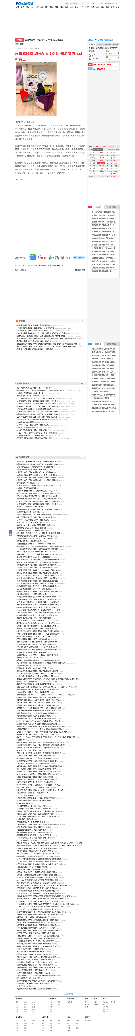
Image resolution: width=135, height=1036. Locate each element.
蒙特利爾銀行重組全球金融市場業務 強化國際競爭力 (37, 697)
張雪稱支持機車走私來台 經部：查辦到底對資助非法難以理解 (41, 742)
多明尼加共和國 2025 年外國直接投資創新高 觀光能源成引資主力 (41, 907)
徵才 (24, 265)
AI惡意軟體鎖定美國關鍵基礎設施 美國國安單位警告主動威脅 (40, 859)
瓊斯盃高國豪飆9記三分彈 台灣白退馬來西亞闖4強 (110, 235)
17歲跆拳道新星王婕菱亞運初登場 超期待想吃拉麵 (110, 218)
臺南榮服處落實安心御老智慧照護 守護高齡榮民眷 (36, 331)
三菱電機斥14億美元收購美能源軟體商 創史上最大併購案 (38, 901)
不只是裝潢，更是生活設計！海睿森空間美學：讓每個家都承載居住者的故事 (46, 904)
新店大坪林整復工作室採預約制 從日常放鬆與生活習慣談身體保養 (42, 912)
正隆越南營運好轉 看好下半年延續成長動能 (34, 589)
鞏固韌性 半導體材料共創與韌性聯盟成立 (33, 668)
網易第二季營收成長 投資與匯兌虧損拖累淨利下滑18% (37, 872)
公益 (77, 1025)
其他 (33, 1023)
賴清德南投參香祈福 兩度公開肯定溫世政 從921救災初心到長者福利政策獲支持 (48, 346)
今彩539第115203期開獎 (100, 398)
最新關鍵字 (88, 1020)
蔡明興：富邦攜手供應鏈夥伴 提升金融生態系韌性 (36, 626)
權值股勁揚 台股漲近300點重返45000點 (33, 793)
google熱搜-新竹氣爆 (102, 64)
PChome (100, 3)
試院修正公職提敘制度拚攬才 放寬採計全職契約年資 (111, 271)
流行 (33, 1012)
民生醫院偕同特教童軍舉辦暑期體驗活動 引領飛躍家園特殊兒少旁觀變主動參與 (47, 344)
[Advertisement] (51, 289)
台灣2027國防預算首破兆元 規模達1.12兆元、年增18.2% (38, 877)
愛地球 (77, 1028)
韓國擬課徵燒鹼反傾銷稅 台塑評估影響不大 (34, 989)
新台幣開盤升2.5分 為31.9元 (28, 978)
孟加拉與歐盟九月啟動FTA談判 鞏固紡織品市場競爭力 (37, 862)
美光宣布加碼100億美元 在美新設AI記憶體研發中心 (110, 261)
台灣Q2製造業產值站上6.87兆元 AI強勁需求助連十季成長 (38, 721)
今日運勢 (99, 40)
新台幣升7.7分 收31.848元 (27, 658)
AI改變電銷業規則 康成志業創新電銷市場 (33, 838)
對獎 (95, 998)
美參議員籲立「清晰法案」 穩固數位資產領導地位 (36, 705)
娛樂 (71, 7)
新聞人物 (53, 998)
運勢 (56, 7)
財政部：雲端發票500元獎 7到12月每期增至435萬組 (37, 562)
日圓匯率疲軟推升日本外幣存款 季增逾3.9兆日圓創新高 (38, 915)
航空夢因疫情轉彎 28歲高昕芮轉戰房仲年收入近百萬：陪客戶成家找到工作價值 (47, 846)
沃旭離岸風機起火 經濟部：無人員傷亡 (32, 594)
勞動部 (30, 265)
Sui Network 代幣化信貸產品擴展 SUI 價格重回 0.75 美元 (38, 785)
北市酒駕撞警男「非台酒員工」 (29, 840)
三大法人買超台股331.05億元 (28, 795)
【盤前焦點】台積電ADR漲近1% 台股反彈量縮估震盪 (38, 936)
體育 (76, 7)
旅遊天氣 (105, 1007)
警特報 (113, 1002)
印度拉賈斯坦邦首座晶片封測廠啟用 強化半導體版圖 (37, 597)
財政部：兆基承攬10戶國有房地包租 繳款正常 (35, 349)
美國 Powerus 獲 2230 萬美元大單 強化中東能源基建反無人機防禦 (42, 732)
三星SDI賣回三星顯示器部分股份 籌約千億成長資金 (111, 405)
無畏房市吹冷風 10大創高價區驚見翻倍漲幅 (107, 388)
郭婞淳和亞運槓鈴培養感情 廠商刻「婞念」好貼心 (110, 232)
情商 (33, 1004)
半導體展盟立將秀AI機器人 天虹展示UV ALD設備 (36, 928)
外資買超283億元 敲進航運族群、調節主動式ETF (36, 467)
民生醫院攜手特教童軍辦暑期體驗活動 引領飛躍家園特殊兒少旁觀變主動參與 (47, 338)
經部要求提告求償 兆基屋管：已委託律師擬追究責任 (37, 930)
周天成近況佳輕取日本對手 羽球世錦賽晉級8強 (109, 225)
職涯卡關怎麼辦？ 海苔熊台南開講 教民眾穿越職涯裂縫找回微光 (41, 390)
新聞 (17, 44)
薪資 (49, 265)
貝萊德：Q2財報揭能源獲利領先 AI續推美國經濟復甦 (37, 875)
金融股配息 (108, 40)
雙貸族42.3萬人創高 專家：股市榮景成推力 (34, 618)
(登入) (117, 3)
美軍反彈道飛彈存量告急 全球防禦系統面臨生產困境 (37, 711)
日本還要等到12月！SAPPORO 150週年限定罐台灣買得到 (39, 893)
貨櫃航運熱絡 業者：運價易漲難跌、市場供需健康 (36, 599)
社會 (32, 7)
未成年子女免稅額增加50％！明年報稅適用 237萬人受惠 (39, 708)
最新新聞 (95, 344)
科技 (42, 7)
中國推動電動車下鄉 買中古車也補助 (31, 806)
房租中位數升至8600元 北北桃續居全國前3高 (42, 40)
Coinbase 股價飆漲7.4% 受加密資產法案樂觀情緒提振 (37, 880)
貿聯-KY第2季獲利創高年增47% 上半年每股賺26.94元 (38, 748)
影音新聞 (19, 1017)
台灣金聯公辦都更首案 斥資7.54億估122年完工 (35, 941)
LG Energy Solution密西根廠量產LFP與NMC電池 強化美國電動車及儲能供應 (46, 737)
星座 (61, 7)
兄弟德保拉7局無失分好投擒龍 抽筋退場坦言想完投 (110, 238)
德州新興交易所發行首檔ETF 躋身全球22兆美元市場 (37, 888)
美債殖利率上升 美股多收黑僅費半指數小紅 (33, 917)
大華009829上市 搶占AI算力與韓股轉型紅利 (107, 395)
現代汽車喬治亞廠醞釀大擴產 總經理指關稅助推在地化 (37, 684)
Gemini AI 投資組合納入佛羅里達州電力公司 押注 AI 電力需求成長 (42, 885)
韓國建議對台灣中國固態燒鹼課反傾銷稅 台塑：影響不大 (39, 920)
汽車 (107, 7)
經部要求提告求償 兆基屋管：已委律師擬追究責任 (36, 946)
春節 (35, 265)
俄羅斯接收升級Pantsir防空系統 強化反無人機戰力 (36, 856)
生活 (81, 7)
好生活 (77, 1020)
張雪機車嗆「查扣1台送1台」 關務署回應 (33, 692)
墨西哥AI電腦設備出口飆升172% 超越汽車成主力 (35, 568)
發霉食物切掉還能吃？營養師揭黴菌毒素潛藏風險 (35, 713)
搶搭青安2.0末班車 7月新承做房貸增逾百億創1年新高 (38, 631)
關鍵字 (87, 1017)
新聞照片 (45, 1017)
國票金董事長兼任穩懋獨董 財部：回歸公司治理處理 (37, 573)
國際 (47, 7)
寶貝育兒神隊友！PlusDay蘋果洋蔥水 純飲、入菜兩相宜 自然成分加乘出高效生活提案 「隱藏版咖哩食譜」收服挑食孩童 (62, 843)
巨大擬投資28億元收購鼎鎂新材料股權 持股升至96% (37, 583)
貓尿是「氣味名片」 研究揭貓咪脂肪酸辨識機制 (109, 222)
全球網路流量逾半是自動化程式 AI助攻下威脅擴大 (110, 362)
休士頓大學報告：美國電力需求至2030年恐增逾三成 (37, 909)
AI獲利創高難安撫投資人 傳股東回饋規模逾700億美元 (38, 774)
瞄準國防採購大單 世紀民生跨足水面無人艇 (34, 944)
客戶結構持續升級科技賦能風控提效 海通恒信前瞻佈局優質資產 (41, 663)
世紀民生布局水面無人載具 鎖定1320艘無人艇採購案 (37, 480)
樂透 (95, 1002)
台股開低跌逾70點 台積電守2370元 (31, 949)
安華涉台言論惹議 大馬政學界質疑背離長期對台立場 (111, 268)
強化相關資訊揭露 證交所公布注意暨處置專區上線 (36, 586)
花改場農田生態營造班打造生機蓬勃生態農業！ (35, 827)
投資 (68, 1025)
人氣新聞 (95, 207)
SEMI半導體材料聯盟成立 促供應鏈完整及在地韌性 (37, 817)
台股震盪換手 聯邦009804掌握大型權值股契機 (34, 538)
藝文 (77, 1023)
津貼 (40, 265)
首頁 (17, 7)
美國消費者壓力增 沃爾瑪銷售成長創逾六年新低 (35, 851)
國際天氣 (105, 1009)
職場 (51, 7)
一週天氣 (105, 1004)
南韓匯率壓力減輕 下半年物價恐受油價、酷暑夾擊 (36, 689)
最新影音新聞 (111, 344)
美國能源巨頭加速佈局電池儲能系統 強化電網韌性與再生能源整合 (42, 726)
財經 (37, 7)
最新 (17, 1002)
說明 (112, 3)
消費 (92, 7)
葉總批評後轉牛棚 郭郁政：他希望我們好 (107, 228)
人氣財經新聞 (111, 207)
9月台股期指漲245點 (25, 803)
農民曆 (91, 40)
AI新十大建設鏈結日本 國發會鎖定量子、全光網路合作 (38, 578)
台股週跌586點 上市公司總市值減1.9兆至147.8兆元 (37, 554)
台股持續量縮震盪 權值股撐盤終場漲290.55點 (35, 777)
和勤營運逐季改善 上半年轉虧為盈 (104, 408)
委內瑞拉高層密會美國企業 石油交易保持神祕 (34, 716)
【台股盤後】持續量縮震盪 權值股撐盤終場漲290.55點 (38, 824)
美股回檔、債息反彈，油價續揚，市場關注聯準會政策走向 (39, 753)
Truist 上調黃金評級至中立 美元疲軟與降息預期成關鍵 (37, 848)
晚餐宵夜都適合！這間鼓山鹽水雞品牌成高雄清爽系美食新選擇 (41, 899)
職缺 (45, 265)
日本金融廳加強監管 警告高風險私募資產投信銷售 (36, 891)
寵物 (33, 1002)
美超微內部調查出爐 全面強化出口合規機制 (34, 756)
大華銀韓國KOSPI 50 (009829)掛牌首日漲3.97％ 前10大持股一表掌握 (44, 695)
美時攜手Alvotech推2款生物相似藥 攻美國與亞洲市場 (111, 378)
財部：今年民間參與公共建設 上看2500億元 (34, 557)
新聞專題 (70, 998)
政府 (112, 7)
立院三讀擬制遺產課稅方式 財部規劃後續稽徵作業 (36, 565)
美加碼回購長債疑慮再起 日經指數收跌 (32, 832)
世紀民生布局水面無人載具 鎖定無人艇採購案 (35, 472)
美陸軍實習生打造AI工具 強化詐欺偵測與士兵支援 (36, 734)
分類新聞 (19, 998)
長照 (58, 265)
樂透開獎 (116, 44)
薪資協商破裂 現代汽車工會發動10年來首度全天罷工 (37, 477)
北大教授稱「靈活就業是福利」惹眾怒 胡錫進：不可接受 (38, 610)
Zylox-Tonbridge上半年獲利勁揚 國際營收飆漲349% (36, 975)
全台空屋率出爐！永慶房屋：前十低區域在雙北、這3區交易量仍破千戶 (44, 687)
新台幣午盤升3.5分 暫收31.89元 (29, 750)
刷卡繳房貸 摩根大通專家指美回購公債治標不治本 (36, 769)
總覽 (68, 1020)
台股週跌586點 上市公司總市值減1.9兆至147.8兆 (36, 621)
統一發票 (96, 1004)
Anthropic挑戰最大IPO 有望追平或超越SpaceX (35, 758)
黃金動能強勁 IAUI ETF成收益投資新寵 (32, 867)
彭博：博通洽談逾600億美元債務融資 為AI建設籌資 (37, 922)
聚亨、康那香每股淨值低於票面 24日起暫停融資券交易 (38, 634)
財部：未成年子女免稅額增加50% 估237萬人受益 (36, 623)
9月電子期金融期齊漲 (25, 819)
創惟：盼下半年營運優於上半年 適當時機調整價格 (36, 462)
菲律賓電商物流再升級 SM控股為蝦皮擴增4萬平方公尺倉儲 (39, 864)
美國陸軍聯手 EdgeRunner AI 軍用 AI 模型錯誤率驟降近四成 (39, 729)
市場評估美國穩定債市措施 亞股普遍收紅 (107, 401)
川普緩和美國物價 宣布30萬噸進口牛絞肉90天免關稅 (111, 365)
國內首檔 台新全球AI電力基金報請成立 (31, 528)
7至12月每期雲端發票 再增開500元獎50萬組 (108, 411)
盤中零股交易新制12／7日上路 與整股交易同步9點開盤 (112, 372)
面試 (63, 265)
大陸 (117, 7)
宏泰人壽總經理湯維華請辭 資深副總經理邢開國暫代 (37, 581)
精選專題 (69, 1002)
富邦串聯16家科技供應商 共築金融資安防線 (34, 835)
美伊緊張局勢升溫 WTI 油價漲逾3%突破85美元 (35, 954)
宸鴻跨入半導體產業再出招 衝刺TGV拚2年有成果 (36, 607)
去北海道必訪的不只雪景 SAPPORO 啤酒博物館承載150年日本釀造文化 (44, 896)
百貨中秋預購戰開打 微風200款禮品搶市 (107, 215)
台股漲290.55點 (23, 740)
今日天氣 (92, 44)
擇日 (86, 1007)
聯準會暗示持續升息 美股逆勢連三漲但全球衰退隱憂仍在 (38, 883)
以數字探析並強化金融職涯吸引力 (30, 870)
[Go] (88, 3)
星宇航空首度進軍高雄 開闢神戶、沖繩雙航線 (35, 782)
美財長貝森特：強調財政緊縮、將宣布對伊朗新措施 (36, 957)
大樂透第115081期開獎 (100, 391)
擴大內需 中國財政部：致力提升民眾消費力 (34, 764)
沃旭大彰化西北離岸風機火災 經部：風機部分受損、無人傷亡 (41, 790)
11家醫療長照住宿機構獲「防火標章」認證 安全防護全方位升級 (41, 333)
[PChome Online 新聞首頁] (42, 3)
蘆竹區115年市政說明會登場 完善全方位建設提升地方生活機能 (41, 336)
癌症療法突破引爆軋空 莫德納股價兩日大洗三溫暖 (36, 933)
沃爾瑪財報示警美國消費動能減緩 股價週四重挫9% (36, 968)
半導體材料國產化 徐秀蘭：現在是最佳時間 (34, 644)
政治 (27, 7)
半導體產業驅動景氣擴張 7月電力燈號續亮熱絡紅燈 (37, 798)
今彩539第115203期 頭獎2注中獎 (104, 355)
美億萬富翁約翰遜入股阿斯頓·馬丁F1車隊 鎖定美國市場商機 (39, 766)
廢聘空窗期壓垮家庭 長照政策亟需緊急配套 (33, 325)
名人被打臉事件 (100, 68)
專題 (22, 7)
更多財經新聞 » (80, 270)
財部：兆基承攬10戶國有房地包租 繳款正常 (34, 341)
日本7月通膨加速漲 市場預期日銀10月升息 (34, 970)
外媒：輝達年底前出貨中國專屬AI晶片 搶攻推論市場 (111, 255)
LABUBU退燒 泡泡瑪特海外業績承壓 (31, 952)
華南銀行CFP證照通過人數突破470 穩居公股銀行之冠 (38, 700)
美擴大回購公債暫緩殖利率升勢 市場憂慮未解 (35, 965)
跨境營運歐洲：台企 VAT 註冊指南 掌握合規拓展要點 (37, 703)
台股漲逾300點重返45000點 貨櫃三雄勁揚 (33, 983)
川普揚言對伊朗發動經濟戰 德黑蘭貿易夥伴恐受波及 (37, 761)
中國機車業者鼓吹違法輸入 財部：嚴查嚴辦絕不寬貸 (37, 549)
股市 (93, 3)
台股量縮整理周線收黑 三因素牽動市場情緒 (108, 375)
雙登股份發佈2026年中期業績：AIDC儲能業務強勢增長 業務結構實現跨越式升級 (47, 679)
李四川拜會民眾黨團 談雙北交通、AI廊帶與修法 (35, 328)
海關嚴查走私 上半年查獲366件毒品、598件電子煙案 (37, 655)
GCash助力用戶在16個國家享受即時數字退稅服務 (109, 212)
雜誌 (102, 7)
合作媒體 (107, 3)
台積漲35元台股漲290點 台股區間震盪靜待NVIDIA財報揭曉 (40, 515)
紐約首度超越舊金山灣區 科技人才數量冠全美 (34, 801)
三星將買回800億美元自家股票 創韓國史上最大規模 (110, 385)
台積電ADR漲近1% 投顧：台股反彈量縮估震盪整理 (37, 938)
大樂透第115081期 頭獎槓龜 (102, 359)
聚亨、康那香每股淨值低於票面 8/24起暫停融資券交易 (38, 560)
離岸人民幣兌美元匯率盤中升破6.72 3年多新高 (108, 349)
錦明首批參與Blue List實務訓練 (29, 541)
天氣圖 (105, 1012)
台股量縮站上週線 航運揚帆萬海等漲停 (32, 830)
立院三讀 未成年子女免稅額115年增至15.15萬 (35, 676)
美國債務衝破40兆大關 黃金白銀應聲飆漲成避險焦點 (37, 724)
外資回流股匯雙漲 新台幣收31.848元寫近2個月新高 (37, 570)
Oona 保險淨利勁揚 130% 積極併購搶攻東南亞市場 (36, 854)
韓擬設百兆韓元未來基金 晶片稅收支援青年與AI (35, 779)
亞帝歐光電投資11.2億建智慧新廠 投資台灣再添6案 (37, 642)
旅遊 (97, 7)
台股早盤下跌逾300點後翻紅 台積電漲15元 (34, 960)
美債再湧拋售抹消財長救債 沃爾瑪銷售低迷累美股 (36, 925)
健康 (66, 7)
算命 (86, 1002)
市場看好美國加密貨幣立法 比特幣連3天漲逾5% (35, 615)
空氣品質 (100, 44)
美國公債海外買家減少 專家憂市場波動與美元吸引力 (37, 719)
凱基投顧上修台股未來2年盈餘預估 (30, 523)
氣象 (104, 998)
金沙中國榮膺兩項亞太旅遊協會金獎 (104, 251)
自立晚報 (36, 48)
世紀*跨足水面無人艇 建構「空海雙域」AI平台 (34, 536)
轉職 (54, 265)
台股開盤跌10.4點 (24, 986)
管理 (68, 1028)
